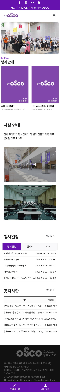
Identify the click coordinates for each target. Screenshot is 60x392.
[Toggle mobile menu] (54, 14)
